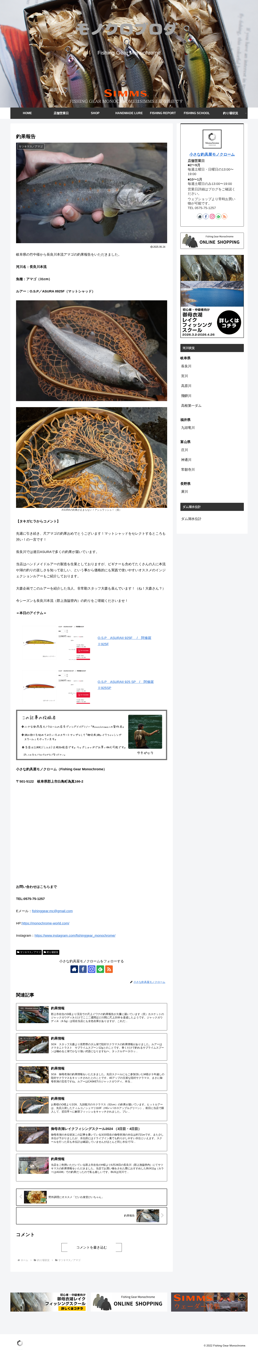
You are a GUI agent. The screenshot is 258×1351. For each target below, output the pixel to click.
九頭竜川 (188, 428)
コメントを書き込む (91, 1247)
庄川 (184, 450)
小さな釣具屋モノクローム (212, 154)
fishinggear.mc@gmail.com (52, 911)
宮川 (184, 376)
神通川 (186, 460)
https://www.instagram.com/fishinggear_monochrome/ (75, 935)
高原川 (186, 386)
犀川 (184, 492)
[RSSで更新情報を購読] (109, 969)
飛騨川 (186, 396)
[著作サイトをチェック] (74, 969)
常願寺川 (188, 469)
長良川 (186, 366)
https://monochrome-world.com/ (45, 923)
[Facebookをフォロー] (83, 969)
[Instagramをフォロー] (91, 969)
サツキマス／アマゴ (30, 952)
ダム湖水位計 (191, 519)
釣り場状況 (52, 952)
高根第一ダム (191, 406)
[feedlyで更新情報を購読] (100, 969)
